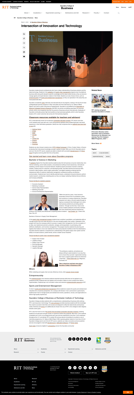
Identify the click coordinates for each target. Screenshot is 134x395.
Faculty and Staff (35, 1)
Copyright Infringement (100, 385)
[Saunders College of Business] (24, 339)
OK (128, 392)
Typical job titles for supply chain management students (44, 235)
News (117, 7)
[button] (118, 13)
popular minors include (72, 272)
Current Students (18, 1)
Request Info (116, 1)
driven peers (74, 323)
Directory (123, 7)
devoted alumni (74, 151)
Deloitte (34, 135)
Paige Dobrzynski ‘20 (73, 258)
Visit (122, 1)
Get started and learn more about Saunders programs (51, 156)
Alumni (43, 1)
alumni (94, 153)
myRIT (130, 7)
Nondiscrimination (99, 383)
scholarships (51, 326)
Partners (48, 1)
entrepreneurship (34, 98)
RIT (15, 18)
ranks (43, 103)
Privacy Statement (99, 387)
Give (130, 1)
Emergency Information (73, 385)
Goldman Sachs (36, 129)
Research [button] (85, 13)
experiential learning (98, 156)
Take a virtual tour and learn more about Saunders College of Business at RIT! (70, 264)
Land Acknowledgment (73, 381)
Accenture (35, 144)
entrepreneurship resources (74, 282)
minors (43, 307)
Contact (106, 13)
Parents (26, 1)
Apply (126, 1)
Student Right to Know (100, 381)
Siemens (34, 142)
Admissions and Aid (72, 13)
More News (95, 143)
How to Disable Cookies (94, 392)
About (15, 378)
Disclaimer (70, 383)
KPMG (34, 131)
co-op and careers (103, 153)
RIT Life (34, 381)
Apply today (32, 326)
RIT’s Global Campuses (59, 147)
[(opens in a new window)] (70, 339)
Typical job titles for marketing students (39, 181)
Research (34, 378)
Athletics (34, 384)
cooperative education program (62, 120)
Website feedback (75, 373)
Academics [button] (37, 13)
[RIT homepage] (11, 7)
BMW (33, 133)
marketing (50, 92)
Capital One (35, 138)
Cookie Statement (82, 392)
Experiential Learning (19, 384)
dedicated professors (62, 323)
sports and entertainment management (51, 98)
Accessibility (71, 387)
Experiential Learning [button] (53, 13)
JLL (33, 137)
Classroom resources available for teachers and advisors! (54, 117)
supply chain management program (42, 219)
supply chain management (63, 92)
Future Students (6, 1)
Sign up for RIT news (91, 373)
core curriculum (55, 303)
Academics (17, 381)
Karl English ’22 (72, 211)
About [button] (26, 13)
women (108, 156)
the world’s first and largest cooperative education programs (62, 311)
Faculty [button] (96, 13)
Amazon (34, 140)
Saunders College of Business (25, 18)
